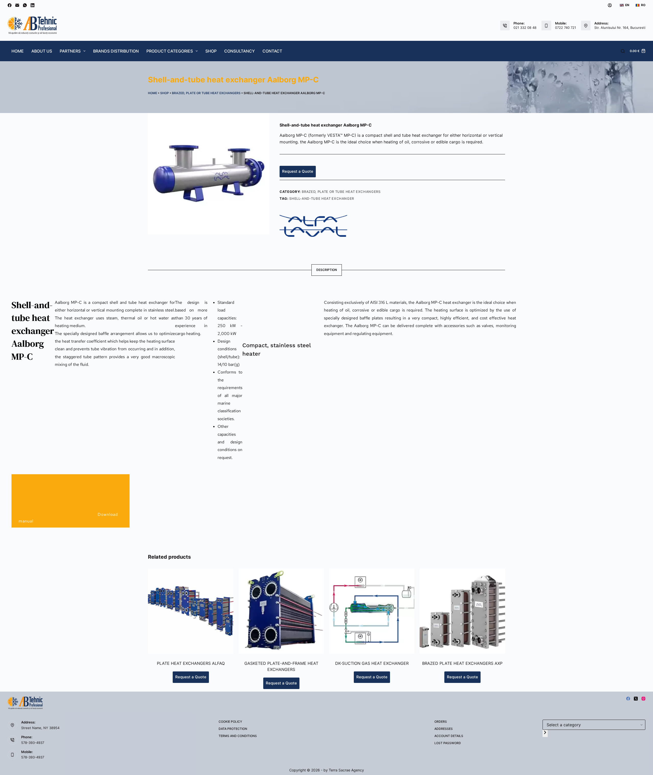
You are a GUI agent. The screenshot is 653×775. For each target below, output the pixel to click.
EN (627, 5)
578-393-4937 (32, 743)
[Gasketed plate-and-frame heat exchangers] (281, 611)
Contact (272, 51)
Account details (448, 736)
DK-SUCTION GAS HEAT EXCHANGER (372, 663)
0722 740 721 (565, 28)
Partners (70, 51)
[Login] (610, 5)
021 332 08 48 (524, 28)
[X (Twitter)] (636, 699)
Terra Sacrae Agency (346, 770)
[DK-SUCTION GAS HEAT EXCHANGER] (372, 611)
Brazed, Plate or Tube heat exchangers (206, 93)
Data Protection (233, 729)
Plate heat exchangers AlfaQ (191, 663)
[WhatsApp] (25, 5)
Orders (440, 721)
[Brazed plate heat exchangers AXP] (462, 611)
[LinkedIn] (32, 5)
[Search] (623, 51)
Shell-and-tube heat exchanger (321, 198)
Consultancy (239, 51)
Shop (211, 51)
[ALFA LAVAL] (313, 226)
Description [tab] (326, 270)
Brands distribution (116, 51)
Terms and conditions (238, 736)
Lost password (447, 743)
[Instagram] (643, 699)
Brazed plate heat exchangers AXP (462, 663)
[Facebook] (9, 5)
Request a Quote (297, 171)
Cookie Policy (230, 721)
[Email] (17, 5)
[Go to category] (545, 733)
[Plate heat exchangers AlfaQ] (190, 611)
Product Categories (169, 51)
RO (643, 5)
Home (17, 51)
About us (41, 51)
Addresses (443, 729)
